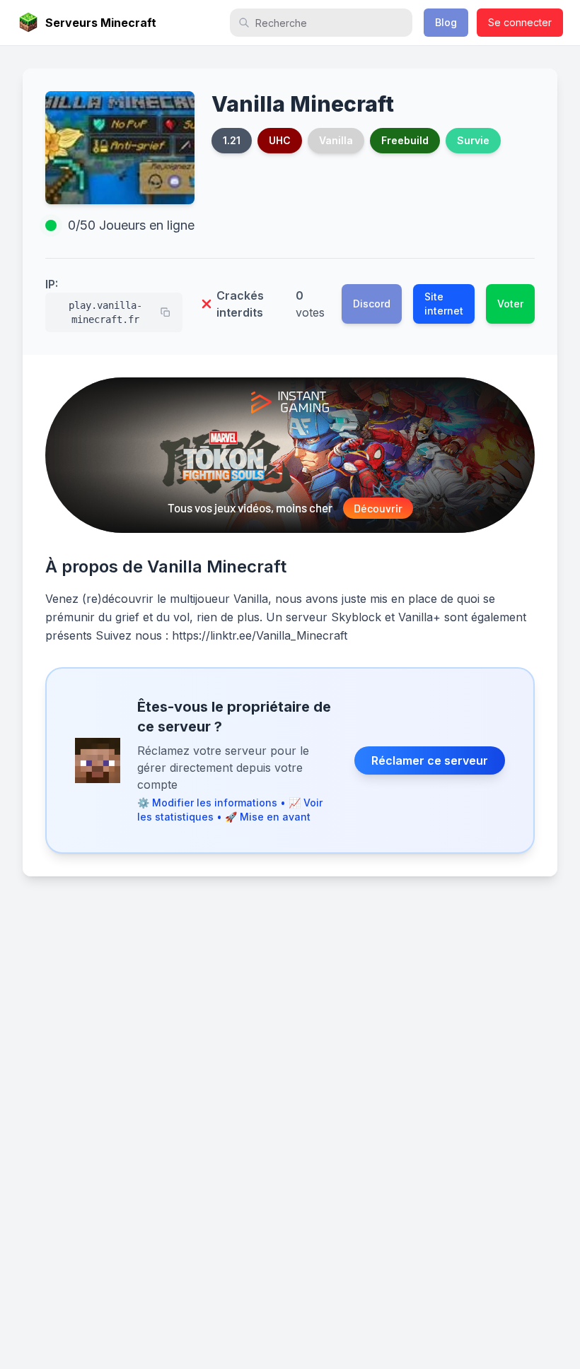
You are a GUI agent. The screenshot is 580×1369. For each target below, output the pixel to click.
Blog (446, 22)
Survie (473, 140)
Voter (510, 304)
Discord (371, 304)
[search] (321, 22)
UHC (280, 140)
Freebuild (405, 140)
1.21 (231, 140)
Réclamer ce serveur (429, 760)
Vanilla (336, 140)
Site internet (443, 303)
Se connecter (520, 22)
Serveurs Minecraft (100, 23)
